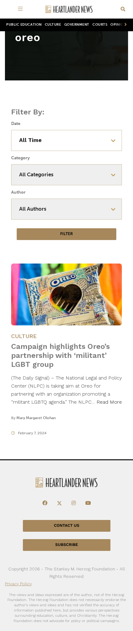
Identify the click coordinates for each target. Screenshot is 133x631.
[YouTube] (88, 503)
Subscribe (66, 545)
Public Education (24, 25)
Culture (53, 25)
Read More (109, 402)
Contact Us (66, 525)
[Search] (123, 9)
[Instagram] (73, 503)
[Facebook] (45, 503)
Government (76, 25)
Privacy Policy (18, 583)
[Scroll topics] (124, 25)
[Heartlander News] (68, 9)
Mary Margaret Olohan (36, 418)
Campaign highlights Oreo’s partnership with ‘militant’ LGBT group (60, 355)
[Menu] (21, 9)
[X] (59, 503)
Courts (99, 25)
